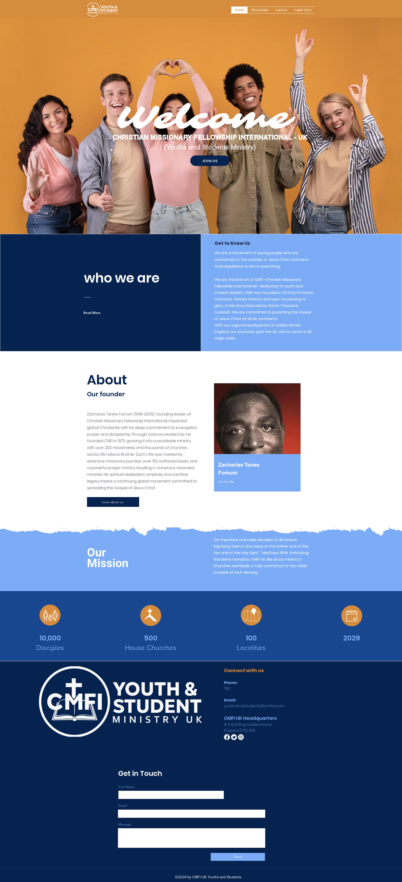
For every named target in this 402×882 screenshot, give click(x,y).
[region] (257, 443)
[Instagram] (241, 737)
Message (124, 824)
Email (122, 805)
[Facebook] (227, 737)
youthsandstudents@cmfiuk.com (254, 706)
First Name (127, 786)
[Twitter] (234, 737)
